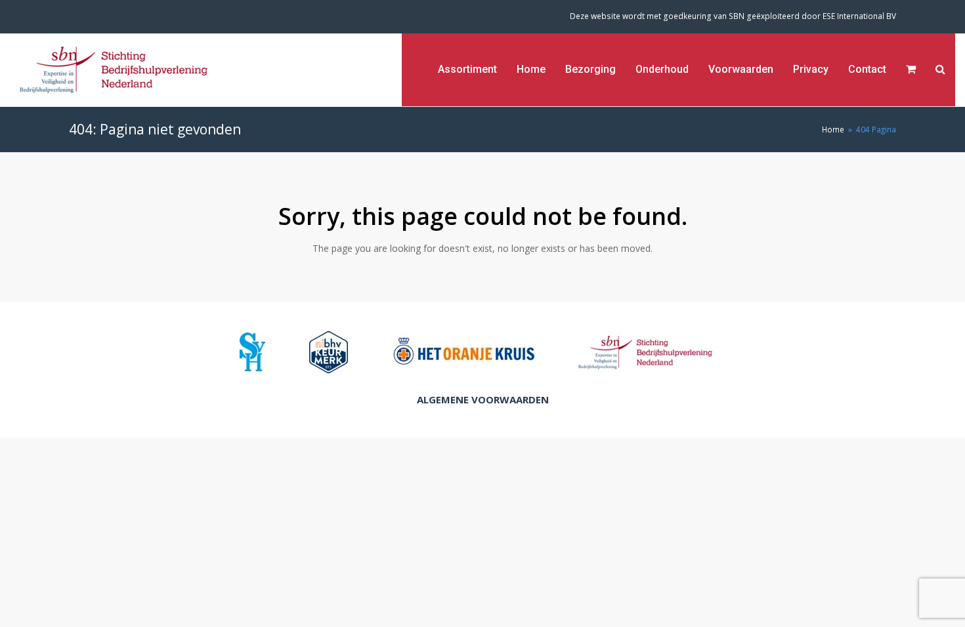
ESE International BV (859, 16)
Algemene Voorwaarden (483, 399)
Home (833, 129)
